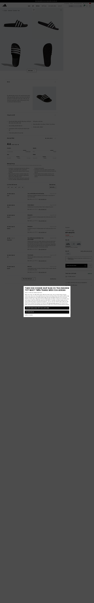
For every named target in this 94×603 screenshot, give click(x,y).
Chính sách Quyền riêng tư (53, 303)
